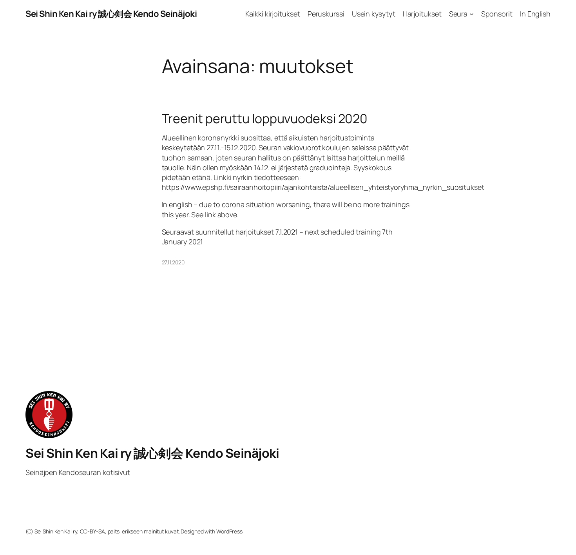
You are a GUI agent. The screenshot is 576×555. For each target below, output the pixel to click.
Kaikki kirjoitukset (272, 13)
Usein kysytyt (373, 13)
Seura (458, 13)
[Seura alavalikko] (471, 14)
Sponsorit (497, 13)
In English (535, 13)
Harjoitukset (422, 13)
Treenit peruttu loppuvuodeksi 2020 (265, 118)
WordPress (229, 531)
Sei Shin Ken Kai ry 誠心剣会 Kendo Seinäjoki (111, 14)
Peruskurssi (326, 13)
